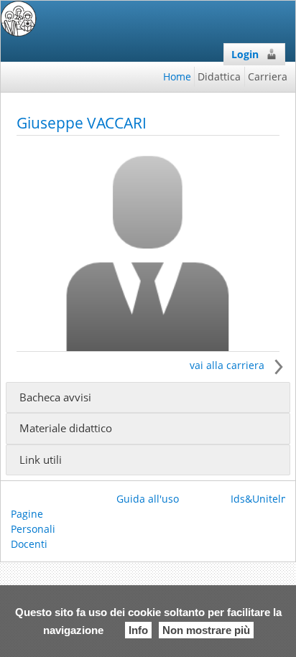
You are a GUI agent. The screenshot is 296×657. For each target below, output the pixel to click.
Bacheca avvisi (55, 397)
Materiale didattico (65, 428)
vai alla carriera (228, 365)
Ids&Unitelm (260, 498)
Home (177, 76)
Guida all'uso (147, 498)
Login (245, 54)
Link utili (40, 459)
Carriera (267, 76)
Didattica (219, 76)
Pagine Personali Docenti (33, 529)
